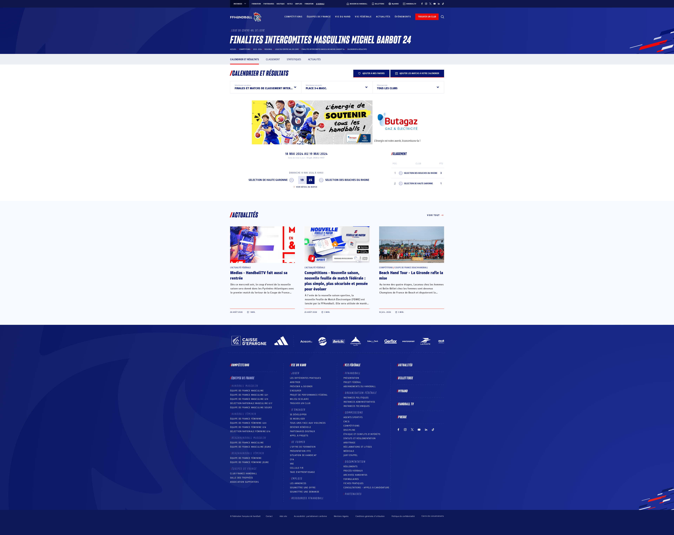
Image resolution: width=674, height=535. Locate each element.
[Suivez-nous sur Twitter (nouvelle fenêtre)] (430, 4)
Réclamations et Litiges (357, 447)
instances (238, 4)
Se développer (298, 414)
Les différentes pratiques (305, 378)
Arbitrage (349, 442)
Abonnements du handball (359, 386)
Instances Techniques (356, 406)
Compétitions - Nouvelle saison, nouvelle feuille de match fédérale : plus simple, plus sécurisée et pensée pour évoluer (336, 281)
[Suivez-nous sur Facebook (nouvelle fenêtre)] (422, 4)
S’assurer (296, 390)
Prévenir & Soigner (301, 386)
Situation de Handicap (303, 455)
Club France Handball (243, 473)
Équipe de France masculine (247, 390)
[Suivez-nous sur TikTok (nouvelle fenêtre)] (443, 4)
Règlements (350, 466)
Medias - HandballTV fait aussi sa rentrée (258, 275)
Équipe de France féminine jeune (249, 462)
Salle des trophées (241, 478)
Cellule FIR (296, 468)
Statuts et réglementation (359, 438)
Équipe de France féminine (246, 419)
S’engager (298, 409)
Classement (273, 59)
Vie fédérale (363, 16)
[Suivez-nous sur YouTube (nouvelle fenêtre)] (435, 4)
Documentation (355, 461)
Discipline (349, 430)
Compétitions (293, 16)
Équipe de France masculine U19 (249, 399)
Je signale (320, 4)
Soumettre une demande (304, 492)
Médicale (348, 451)
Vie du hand (343, 16)
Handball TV (406, 404)
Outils (290, 4)
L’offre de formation (303, 447)
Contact (269, 516)
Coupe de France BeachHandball (411, 267)
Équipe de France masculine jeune (250, 447)
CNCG (346, 421)
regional (268, 49)
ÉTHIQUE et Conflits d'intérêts (361, 434)
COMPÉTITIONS (351, 426)
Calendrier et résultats (244, 59)
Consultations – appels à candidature (366, 487)
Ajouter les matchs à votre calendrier (419, 73)
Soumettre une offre (303, 487)
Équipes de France (319, 16)
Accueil (233, 49)
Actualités (383, 16)
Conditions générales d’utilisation (370, 516)
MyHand (403, 391)
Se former (298, 442)
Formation (256, 4)
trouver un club (427, 16)
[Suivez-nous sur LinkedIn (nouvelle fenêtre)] (439, 4)
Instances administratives (359, 402)
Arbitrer (295, 382)
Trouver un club (300, 403)
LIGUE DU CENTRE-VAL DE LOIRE (287, 49)
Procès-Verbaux (353, 471)
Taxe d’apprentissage (302, 472)
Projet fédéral (352, 382)
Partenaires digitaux (302, 431)
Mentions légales (341, 516)
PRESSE (402, 417)
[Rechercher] (442, 16)
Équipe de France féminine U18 (248, 427)
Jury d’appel (350, 455)
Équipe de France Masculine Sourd (251, 407)
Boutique (281, 4)
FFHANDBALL (353, 373)
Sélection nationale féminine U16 (250, 431)
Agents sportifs (353, 417)
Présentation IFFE (300, 451)
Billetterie (405, 378)
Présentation (351, 378)
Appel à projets (299, 435)
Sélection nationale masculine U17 (251, 403)
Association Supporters (244, 482)
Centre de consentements (433, 516)
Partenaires (268, 4)
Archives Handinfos (355, 475)
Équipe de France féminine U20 (248, 423)
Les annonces (298, 483)
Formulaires (351, 479)
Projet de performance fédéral (309, 395)
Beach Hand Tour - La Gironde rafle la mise (411, 275)
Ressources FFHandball (308, 498)
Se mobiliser (297, 419)
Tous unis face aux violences (308, 423)
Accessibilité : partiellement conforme (310, 516)
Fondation (309, 4)
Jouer (295, 373)
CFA (292, 459)
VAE (292, 463)
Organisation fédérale (361, 393)
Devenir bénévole (300, 427)
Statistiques (294, 59)
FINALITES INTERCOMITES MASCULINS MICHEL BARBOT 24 (323, 49)
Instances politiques (356, 397)
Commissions (354, 412)
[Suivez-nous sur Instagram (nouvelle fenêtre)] (426, 4)
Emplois (298, 4)
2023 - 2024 (257, 49)
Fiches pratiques (353, 483)
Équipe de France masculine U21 (249, 395)
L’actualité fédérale (240, 267)
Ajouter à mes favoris (373, 73)
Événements (403, 16)
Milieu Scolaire (299, 399)
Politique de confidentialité (403, 516)
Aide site (283, 516)
